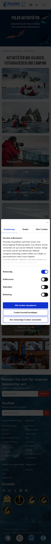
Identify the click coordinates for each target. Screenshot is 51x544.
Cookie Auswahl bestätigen (25, 313)
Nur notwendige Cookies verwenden (25, 320)
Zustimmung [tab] (9, 229)
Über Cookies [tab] (42, 229)
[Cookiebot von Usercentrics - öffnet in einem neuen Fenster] (37, 222)
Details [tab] (26, 229)
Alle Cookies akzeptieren (25, 305)
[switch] (44, 279)
